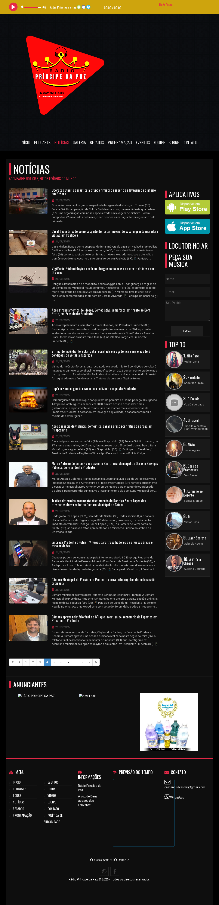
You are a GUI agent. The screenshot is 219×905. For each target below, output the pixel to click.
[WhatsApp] (104, 871)
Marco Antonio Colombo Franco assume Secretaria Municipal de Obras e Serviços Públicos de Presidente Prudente (105, 465)
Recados (97, 142)
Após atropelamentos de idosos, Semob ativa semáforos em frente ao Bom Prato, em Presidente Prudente (101, 312)
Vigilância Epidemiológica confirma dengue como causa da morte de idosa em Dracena (103, 270)
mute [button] (22, 7)
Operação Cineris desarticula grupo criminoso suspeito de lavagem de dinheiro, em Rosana (104, 192)
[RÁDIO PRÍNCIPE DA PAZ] (47, 714)
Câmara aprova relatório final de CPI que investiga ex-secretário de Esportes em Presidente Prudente (104, 619)
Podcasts (42, 142)
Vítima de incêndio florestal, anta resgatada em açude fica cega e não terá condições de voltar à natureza (101, 353)
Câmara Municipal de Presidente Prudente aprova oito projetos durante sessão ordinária (103, 581)
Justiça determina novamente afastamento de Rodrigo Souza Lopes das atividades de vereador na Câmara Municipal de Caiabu (99, 503)
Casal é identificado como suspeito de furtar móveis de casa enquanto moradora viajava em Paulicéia (105, 233)
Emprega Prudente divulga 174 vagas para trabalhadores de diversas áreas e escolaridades (102, 544)
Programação (120, 142)
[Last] (96, 662)
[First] (12, 662)
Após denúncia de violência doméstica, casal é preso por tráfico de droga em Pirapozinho (102, 428)
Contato (190, 142)
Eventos (143, 142)
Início (25, 142)
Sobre (174, 142)
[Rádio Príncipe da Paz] (169, 714)
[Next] (89, 662)
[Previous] (19, 662)
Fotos (51, 788)
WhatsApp (177, 797)
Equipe (159, 142)
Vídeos (51, 795)
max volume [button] (44, 7)
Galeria (79, 142)
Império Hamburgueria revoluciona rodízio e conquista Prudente (94, 389)
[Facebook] (114, 871)
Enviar (187, 331)
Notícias (61, 142)
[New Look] (108, 714)
